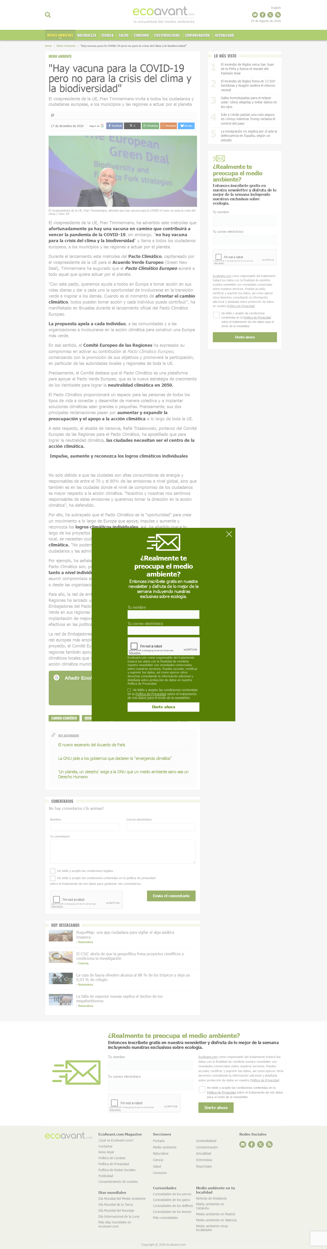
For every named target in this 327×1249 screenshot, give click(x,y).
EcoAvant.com (137, 657)
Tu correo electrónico (145, 623)
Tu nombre (137, 607)
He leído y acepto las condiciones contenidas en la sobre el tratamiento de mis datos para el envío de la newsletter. (162, 694)
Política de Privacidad (142, 683)
